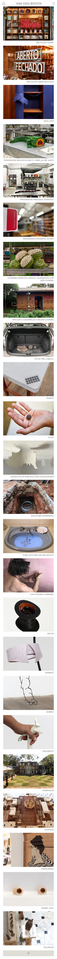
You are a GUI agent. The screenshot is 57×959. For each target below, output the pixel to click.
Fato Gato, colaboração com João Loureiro (33, 319)
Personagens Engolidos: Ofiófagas (37, 199)
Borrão (50, 712)
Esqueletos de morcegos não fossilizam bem (32, 476)
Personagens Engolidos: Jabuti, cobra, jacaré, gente (29, 160)
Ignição (50, 398)
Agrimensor (48, 790)
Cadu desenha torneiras (42, 594)
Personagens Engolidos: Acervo (38, 238)
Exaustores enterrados (42, 516)
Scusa (51, 437)
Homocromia (47, 869)
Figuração (49, 947)
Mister (50, 633)
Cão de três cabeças (44, 359)
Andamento (48, 751)
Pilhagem (49, 829)
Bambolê (49, 672)
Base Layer (49, 121)
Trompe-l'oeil (47, 908)
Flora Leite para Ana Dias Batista (38, 555)
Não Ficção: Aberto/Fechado (40, 82)
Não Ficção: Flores (45, 42)
